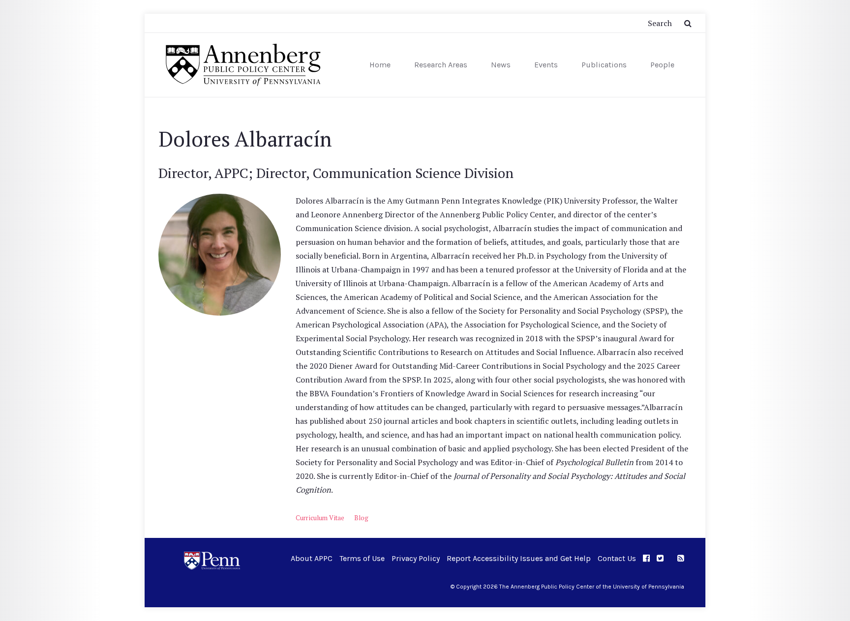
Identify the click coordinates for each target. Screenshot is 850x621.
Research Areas (440, 64)
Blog (361, 518)
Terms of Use (362, 558)
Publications (604, 64)
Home (380, 64)
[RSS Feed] (680, 558)
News (501, 64)
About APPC (312, 558)
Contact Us (617, 558)
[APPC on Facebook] (646, 558)
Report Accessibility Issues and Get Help (519, 558)
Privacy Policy (416, 558)
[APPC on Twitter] (660, 558)
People (662, 64)
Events (546, 64)
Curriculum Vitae (320, 518)
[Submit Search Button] (688, 23)
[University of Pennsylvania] (212, 559)
